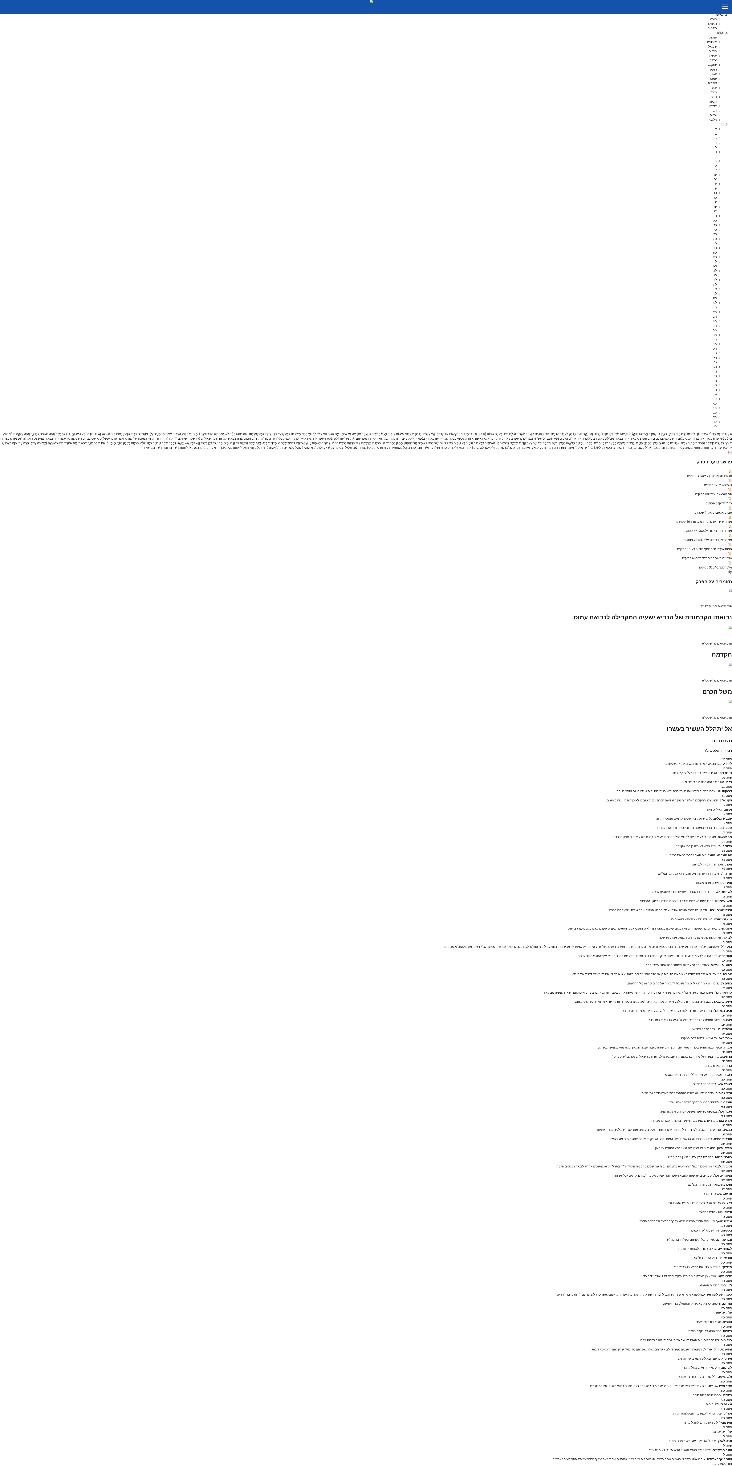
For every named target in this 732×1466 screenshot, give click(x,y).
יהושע (713, 37)
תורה (713, 19)
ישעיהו (720, 33)
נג (715, 367)
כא (715, 220)
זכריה (713, 115)
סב (715, 408)
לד (715, 280)
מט (715, 348)
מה (715, 330)
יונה (714, 88)
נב (715, 362)
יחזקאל (712, 65)
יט (715, 211)
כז (715, 248)
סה (715, 422)
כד (715, 234)
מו (715, 335)
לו (715, 289)
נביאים (719, 14)
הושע (713, 69)
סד (715, 417)
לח (715, 298)
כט (715, 257)
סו (715, 426)
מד (715, 326)
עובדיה (712, 83)
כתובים (712, 28)
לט (715, 303)
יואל (714, 74)
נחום (714, 97)
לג (715, 275)
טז (715, 197)
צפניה (713, 106)
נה (715, 376)
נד (715, 371)
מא (715, 312)
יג (716, 184)
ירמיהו (713, 60)
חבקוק (713, 101)
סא (715, 403)
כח (715, 252)
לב (715, 271)
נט (715, 394)
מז (715, 339)
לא (715, 266)
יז (716, 202)
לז (715, 293)
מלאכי (713, 120)
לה (715, 284)
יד (715, 188)
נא (715, 358)
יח (715, 207)
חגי (715, 110)
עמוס (713, 78)
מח (715, 344)
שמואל (712, 46)
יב (715, 179)
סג (715, 412)
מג (715, 321)
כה (715, 239)
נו (716, 380)
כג (715, 229)
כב (715, 225)
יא (715, 175)
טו (715, 193)
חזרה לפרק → (723, 1464)
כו (715, 243)
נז (716, 385)
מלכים (713, 51)
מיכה (713, 92)
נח (715, 390)
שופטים (712, 42)
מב (715, 316)
